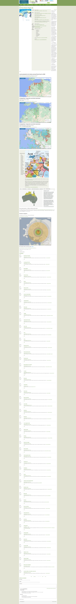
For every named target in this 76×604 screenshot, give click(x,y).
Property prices (26, 358)
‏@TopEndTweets (27, 263)
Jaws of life (25, 326)
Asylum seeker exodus (27, 319)
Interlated (55, 601)
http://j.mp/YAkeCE (48, 328)
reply (24, 265)
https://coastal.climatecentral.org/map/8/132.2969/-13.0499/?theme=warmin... (28, 101)
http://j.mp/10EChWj (48, 463)
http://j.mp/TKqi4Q (49, 560)
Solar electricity (26, 448)
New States (36, 4)
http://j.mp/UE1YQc (49, 283)
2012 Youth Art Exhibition (27, 564)
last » (45, 576)
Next (56, 9)
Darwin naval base (26, 397)
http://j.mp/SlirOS (48, 264)
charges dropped (26, 558)
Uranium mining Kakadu (27, 294)
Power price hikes (26, 506)
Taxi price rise (26, 461)
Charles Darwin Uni (26, 512)
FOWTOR (30, 182)
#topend (52, 315)
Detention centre (26, 487)
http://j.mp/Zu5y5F (48, 573)
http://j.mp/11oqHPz (50, 347)
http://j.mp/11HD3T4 (49, 315)
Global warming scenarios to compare (24, 99)
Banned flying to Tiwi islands (28, 364)
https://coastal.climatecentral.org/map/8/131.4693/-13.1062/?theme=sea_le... (28, 76)
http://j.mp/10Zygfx (48, 431)
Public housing (26, 429)
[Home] (28, 2)
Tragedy (25, 313)
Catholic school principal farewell (28, 480)
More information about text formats (51, 588)
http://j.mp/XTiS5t (49, 476)
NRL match (25, 493)
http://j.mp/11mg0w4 (50, 412)
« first (31, 576)
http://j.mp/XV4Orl (48, 270)
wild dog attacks (26, 532)
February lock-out (26, 345)
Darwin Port (25, 539)
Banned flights (26, 268)
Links (43, 4)
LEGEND (32, 246)
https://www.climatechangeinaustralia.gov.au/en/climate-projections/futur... (44, 209)
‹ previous (34, 576)
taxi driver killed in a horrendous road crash (30, 571)
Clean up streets (26, 287)
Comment (20, 583)
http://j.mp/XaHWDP (49, 380)
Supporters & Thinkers (48, 4)
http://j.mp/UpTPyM (49, 296)
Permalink (20, 263)
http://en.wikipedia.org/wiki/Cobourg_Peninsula (40, 15)
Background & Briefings (30, 4)
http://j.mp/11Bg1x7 (49, 334)
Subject (20, 581)
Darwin (25, 281)
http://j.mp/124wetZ (50, 302)
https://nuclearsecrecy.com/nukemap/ (23, 216)
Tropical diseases (26, 300)
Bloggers (24, 4)
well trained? (25, 384)
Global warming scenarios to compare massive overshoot (26, 125)
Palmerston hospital (26, 442)
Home (21, 4)
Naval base (25, 410)
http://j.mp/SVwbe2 (48, 508)
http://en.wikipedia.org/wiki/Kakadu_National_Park (40, 17)
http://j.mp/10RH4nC (48, 444)
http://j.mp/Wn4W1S (47, 521)
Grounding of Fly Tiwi (27, 262)
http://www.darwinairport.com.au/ (38, 27)
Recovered (25, 378)
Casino (25, 474)
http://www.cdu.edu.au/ (37, 26)
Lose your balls (26, 545)
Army (24, 332)
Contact (40, 4)
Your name (20, 579)
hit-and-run (25, 519)
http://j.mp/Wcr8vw (49, 541)
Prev (54, 9)
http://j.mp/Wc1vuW (49, 547)
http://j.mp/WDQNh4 (48, 495)
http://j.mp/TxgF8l (50, 399)
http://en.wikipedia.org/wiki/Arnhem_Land (39, 24)
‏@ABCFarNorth (28, 405)
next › (42, 576)
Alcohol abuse (26, 525)
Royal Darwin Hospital (27, 255)
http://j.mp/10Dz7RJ (50, 489)
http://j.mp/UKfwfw (49, 457)
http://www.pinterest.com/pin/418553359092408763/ (40, 39)
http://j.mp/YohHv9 (49, 360)
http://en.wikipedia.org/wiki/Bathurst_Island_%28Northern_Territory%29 (43, 13)
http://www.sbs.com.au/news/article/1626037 (42, 37)
